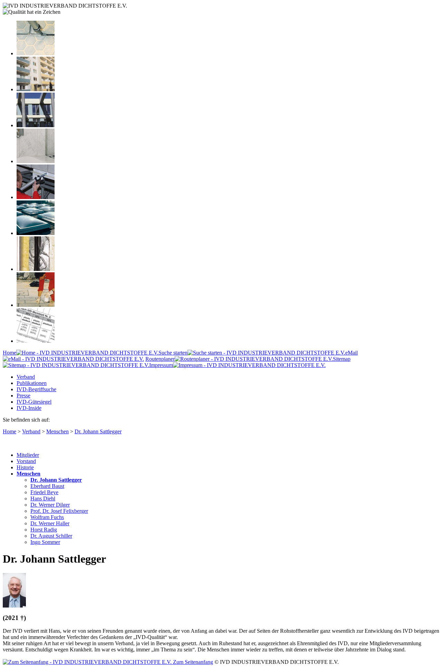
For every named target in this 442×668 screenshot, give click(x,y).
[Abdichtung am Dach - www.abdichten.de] (36, 233)
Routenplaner (160, 359)
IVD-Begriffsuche (36, 389)
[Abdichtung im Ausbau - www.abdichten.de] (36, 197)
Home (9, 353)
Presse (23, 395)
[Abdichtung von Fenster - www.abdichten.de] (36, 125)
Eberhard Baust (47, 486)
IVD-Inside (29, 408)
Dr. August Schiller (51, 536)
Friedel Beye (44, 492)
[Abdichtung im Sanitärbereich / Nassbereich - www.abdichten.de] (36, 161)
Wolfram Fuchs (47, 517)
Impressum (161, 365)
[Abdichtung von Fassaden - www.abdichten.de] (36, 89)
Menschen (57, 431)
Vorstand (26, 461)
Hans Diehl (42, 498)
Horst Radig (43, 530)
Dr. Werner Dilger (50, 505)
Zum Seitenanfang (192, 662)
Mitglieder (28, 455)
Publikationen (32, 383)
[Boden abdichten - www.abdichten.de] (36, 53)
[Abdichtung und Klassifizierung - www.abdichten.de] (36, 341)
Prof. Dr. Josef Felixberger (59, 511)
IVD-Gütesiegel (34, 402)
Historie (25, 467)
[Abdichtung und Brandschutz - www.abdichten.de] (36, 269)
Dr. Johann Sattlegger (98, 431)
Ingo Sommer (45, 542)
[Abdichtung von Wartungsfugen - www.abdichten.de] (36, 305)
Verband (26, 377)
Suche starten (173, 353)
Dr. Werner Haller (49, 523)
